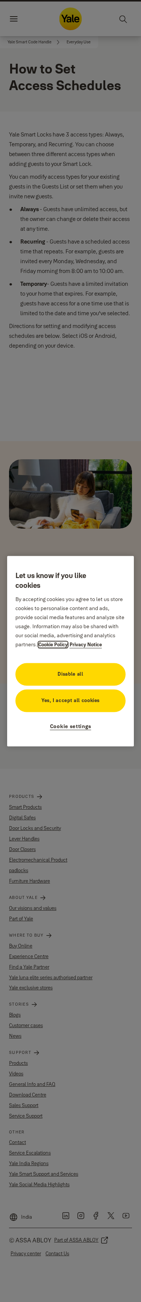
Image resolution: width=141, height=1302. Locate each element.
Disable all (70, 674)
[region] (70, 651)
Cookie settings (70, 726)
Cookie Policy (53, 644)
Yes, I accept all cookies (70, 700)
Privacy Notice (86, 644)
